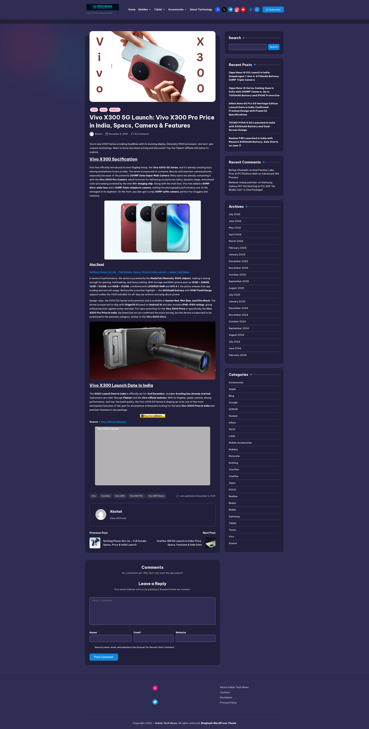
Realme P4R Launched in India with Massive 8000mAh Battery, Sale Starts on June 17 (253, 141)
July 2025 (234, 294)
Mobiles (115, 110)
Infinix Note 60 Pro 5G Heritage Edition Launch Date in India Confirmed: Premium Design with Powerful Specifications (253, 109)
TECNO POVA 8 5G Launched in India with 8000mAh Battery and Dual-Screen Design (252, 126)
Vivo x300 (120, 496)
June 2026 (235, 221)
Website (181, 632)
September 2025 (239, 281)
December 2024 (238, 308)
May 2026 (235, 227)
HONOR (233, 409)
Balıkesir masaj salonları (243, 182)
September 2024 (239, 328)
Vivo (94, 110)
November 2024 (238, 314)
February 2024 (237, 355)
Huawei (233, 415)
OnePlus (233, 476)
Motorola (234, 456)
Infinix (232, 422)
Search (235, 38)
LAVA (232, 436)
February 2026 (237, 247)
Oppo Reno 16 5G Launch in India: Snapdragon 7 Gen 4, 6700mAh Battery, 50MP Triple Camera (254, 76)
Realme (233, 496)
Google (233, 402)
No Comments (142, 134)
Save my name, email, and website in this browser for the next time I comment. (135, 647)
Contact (225, 692)
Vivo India (105, 496)
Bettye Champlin (238, 170)
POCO (232, 489)
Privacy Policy (228, 702)
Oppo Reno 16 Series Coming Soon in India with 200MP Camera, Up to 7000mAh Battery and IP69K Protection (254, 91)
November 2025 (238, 267)
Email (138, 632)
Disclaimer (226, 697)
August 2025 (236, 288)
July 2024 (234, 341)
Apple (232, 389)
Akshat (116, 511)
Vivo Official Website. (114, 421)
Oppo (232, 482)
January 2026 (237, 254)
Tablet (232, 523)
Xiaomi (233, 543)
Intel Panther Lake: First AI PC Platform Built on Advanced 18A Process (254, 173)
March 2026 (236, 241)
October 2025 (237, 274)
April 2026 (235, 234)
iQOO (232, 429)
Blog (103, 110)
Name (94, 632)
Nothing (233, 462)
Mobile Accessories (240, 442)
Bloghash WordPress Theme (218, 723)
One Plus (234, 469)
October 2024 (237, 321)
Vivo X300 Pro (136, 496)
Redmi (232, 503)
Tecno (232, 529)
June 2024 (235, 348)
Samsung (234, 516)
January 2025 (237, 301)
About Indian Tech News (234, 687)
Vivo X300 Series (156, 496)
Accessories (236, 382)
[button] (273, 9)
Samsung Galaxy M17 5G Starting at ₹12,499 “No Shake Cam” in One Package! (252, 186)
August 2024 (236, 334)
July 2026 (234, 214)
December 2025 (238, 261)
